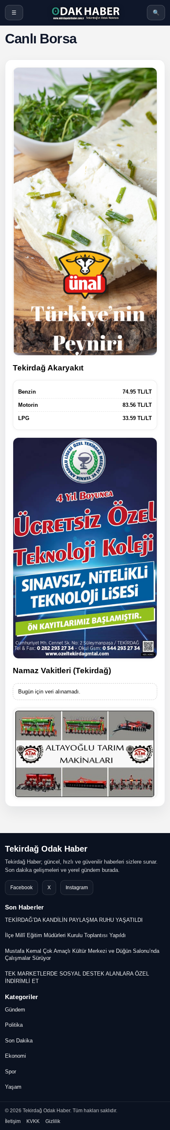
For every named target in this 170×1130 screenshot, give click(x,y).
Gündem (15, 1010)
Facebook (21, 887)
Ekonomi (15, 1056)
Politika (14, 1025)
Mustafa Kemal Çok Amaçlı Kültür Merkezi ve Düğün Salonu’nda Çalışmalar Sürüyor (82, 954)
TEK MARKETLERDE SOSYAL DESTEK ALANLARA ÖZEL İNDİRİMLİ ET (77, 977)
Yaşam (13, 1087)
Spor (10, 1071)
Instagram (77, 887)
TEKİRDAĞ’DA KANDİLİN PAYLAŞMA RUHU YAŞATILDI (74, 920)
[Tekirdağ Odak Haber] (85, 12)
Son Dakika (19, 1040)
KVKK (33, 1121)
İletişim (13, 1121)
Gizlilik (52, 1121)
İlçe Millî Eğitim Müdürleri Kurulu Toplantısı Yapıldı (65, 935)
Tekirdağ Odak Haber (46, 848)
